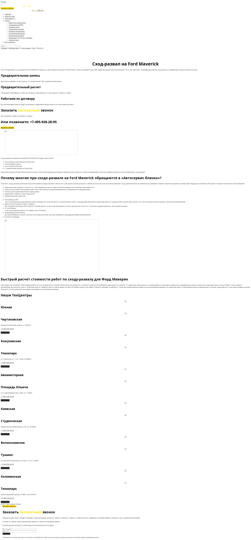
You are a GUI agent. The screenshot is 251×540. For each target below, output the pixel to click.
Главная (8, 14)
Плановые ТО (10, 18)
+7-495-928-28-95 (7, 329)
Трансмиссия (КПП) (16, 25)
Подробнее (5, 333)
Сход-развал (26, 48)
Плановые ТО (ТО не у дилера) (20, 38)
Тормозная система (16, 29)
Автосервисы (10, 42)
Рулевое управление (17, 31)
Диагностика (10, 16)
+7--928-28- (38, 10)
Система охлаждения (17, 33)
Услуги (7, 21)
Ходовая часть (14, 27)
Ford (33, 48)
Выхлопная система (16, 36)
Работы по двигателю (17, 23)
